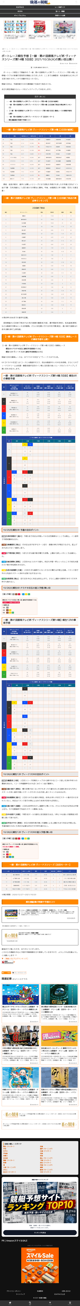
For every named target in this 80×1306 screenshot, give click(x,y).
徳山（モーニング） (46, 1158)
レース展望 (7, 973)
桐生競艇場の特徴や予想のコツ (20, 120)
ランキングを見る (40, 1233)
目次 (36, 96)
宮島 (41, 1156)
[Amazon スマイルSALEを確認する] (40, 1265)
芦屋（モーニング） (46, 1165)
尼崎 (41, 1146)
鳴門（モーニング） (46, 1149)
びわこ (5, 1170)
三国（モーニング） (9, 1167)
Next (78, 30)
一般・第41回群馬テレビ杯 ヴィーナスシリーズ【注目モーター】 (32, 117)
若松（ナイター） (46, 1163)
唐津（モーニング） (46, 1170)
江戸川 (5, 1151)
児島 (41, 1153)
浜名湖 (5, 1158)
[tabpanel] (15, 30)
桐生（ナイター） (9, 1146)
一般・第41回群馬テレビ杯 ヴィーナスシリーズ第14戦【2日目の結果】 (34, 101)
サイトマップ (20, 1294)
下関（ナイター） (46, 1160)
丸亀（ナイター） (46, 1151)
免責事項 (40, 1291)
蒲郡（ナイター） (9, 1160)
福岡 (41, 1167)
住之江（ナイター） (9, 1172)
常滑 (4, 1163)
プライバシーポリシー (14, 1291)
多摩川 (5, 1156)
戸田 (4, 1149)
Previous (2, 30)
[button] (74, 682)
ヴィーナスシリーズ (20, 973)
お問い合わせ (66, 1291)
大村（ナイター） (46, 1172)
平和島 (5, 1153)
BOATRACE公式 (59, 1294)
